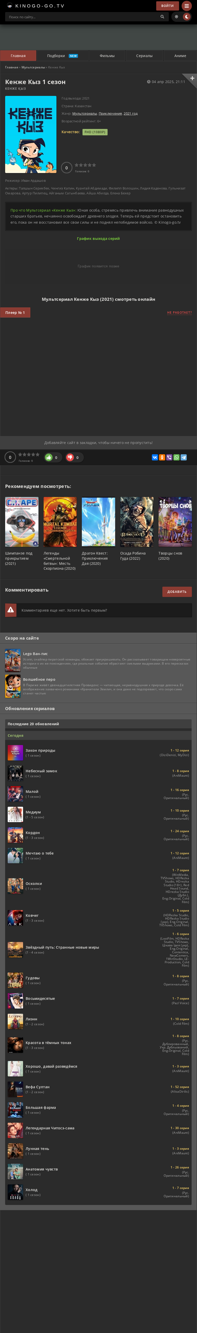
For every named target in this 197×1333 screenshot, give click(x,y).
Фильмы (107, 55)
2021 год (130, 113)
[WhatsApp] (176, 457)
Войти (167, 6)
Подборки (56, 55)
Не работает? (179, 312)
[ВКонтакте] (155, 457)
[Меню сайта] (187, 6)
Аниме (180, 55)
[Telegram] (184, 457)
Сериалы (144, 55)
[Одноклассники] (162, 457)
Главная (18, 55)
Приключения (110, 113)
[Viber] (169, 457)
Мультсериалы (33, 67)
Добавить (177, 592)
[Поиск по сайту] (162, 16)
